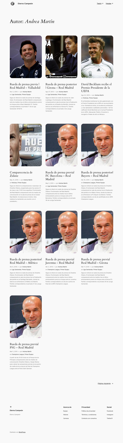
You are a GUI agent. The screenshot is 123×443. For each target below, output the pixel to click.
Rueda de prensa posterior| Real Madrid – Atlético (26, 261)
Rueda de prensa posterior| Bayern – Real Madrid (97, 174)
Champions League (89, 182)
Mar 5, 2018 (13, 351)
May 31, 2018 (14, 180)
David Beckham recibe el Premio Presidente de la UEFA (96, 88)
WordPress (22, 432)
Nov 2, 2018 (13, 91)
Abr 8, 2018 (13, 267)
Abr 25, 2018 (85, 180)
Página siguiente (105, 383)
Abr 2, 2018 (49, 267)
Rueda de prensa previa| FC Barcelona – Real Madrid (60, 176)
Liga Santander (16, 94)
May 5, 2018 (49, 183)
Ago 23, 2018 (85, 95)
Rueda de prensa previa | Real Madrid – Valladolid (25, 86)
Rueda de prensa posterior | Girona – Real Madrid (61, 86)
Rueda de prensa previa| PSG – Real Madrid (24, 346)
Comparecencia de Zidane (21, 174)
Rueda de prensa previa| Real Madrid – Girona (95, 261)
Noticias (85, 98)
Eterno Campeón (25, 3)
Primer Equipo (26, 94)
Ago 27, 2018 (50, 91)
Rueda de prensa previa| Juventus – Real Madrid (60, 261)
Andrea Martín (27, 91)
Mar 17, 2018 (85, 267)
